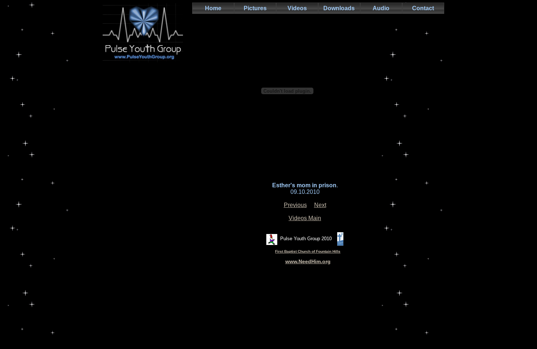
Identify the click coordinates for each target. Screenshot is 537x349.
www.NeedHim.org (308, 261)
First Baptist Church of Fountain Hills (307, 251)
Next (320, 205)
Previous (295, 205)
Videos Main (305, 218)
